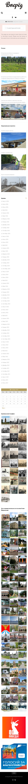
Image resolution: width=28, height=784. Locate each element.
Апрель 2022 (6, 353)
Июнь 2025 (5, 242)
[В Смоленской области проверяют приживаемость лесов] (13, 64)
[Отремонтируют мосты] (13, 140)
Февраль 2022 (6, 359)
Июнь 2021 (5, 383)
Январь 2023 (6, 327)
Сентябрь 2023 (6, 303)
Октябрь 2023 (6, 301)
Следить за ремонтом (6, 152)
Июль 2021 (5, 380)
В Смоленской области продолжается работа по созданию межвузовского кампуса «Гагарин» (13, 77)
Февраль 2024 (6, 289)
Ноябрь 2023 (6, 298)
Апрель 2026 (6, 213)
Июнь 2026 (5, 207)
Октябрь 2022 (6, 336)
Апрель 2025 (6, 248)
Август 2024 (6, 271)
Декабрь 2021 (6, 365)
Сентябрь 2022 (6, 339)
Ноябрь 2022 (6, 333)
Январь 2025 (6, 257)
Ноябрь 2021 (6, 368)
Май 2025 (5, 245)
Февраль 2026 (6, 218)
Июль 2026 (5, 204)
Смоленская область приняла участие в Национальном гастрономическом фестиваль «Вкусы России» (13, 101)
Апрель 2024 (6, 283)
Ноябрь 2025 (6, 227)
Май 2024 (5, 280)
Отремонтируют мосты (7, 130)
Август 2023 (6, 306)
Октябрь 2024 (6, 265)
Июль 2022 (5, 344)
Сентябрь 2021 (6, 374)
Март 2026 (5, 216)
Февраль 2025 (6, 254)
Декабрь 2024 (6, 260)
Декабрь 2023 (6, 295)
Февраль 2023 (6, 324)
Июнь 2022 (5, 347)
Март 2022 (5, 356)
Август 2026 (6, 201)
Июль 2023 (5, 309)
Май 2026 (5, 210)
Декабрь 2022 (6, 330)
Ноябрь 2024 (6, 262)
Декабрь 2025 (6, 224)
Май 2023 (5, 315)
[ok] (12, 17)
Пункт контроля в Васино (7, 174)
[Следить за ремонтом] (13, 162)
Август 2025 (6, 236)
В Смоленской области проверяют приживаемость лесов (10, 54)
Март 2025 (5, 251)
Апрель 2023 (6, 318)
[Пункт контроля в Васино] (13, 184)
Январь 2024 (6, 292)
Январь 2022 (6, 362)
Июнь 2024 (5, 277)
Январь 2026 (6, 221)
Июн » (3, 408)
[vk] (15, 17)
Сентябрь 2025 (6, 233)
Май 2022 (5, 350)
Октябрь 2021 (6, 371)
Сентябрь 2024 (6, 268)
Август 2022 (6, 342)
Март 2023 (5, 321)
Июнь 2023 (5, 312)
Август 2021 (6, 377)
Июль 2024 (5, 274)
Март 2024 (5, 286)
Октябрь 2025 (6, 230)
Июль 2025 (5, 239)
